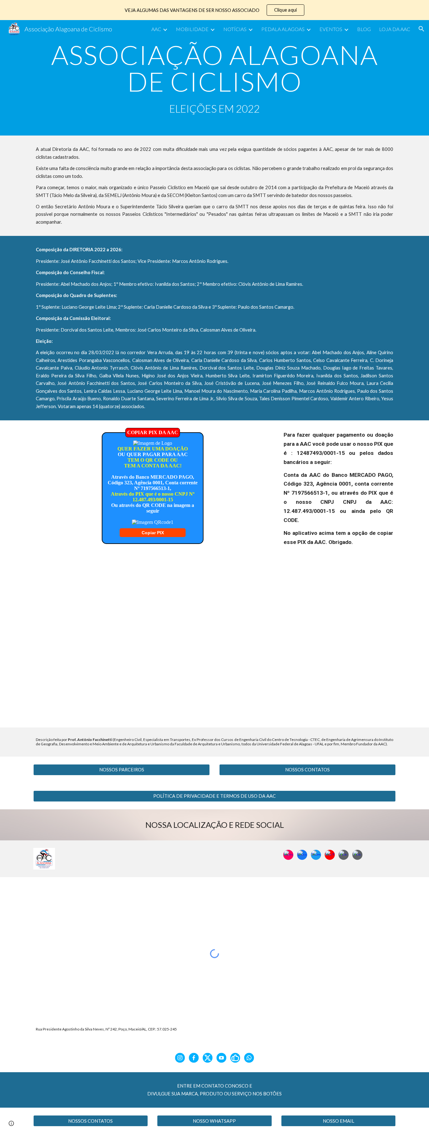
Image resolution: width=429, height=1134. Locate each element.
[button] (421, 28)
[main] (214, 78)
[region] (214, 10)
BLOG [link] (364, 29)
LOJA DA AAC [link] (394, 29)
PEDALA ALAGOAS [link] (283, 29)
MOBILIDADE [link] (192, 29)
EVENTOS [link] (330, 29)
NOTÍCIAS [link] (235, 29)
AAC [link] (156, 29)
